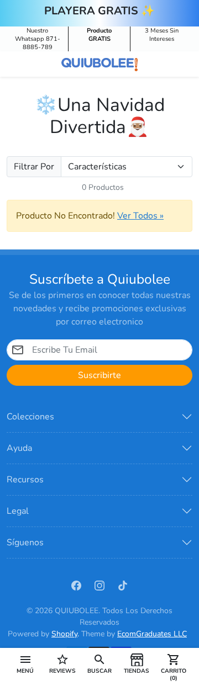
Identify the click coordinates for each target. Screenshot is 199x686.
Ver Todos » (140, 216)
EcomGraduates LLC (152, 634)
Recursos (25, 480)
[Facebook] (76, 585)
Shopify (64, 634)
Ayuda (19, 448)
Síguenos (25, 542)
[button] (25, 663)
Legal (18, 511)
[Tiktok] (122, 585)
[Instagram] (99, 585)
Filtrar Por (34, 167)
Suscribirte (99, 375)
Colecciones (30, 417)
